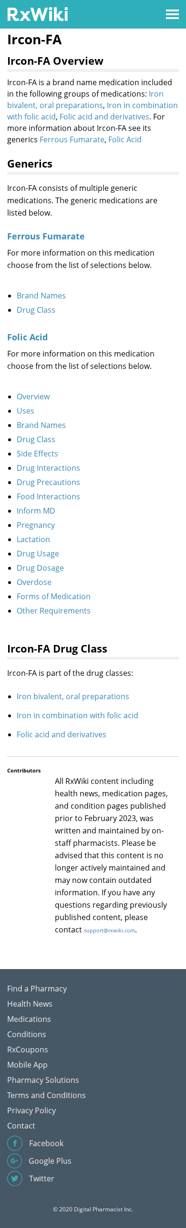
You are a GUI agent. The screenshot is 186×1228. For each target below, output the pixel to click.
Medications (29, 1019)
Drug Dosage (40, 568)
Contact (21, 1125)
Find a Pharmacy (37, 988)
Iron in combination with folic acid (77, 715)
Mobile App (27, 1065)
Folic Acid (125, 139)
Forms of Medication (54, 596)
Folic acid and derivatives (104, 116)
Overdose (34, 582)
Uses (25, 411)
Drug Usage (38, 553)
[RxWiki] (37, 14)
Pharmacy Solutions (43, 1080)
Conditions (26, 1034)
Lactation (33, 539)
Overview (33, 396)
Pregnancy (36, 525)
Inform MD (36, 510)
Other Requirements (54, 610)
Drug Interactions (48, 468)
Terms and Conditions (46, 1095)
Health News (29, 1004)
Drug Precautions (48, 482)
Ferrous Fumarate (72, 139)
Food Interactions (48, 496)
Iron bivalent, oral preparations (73, 696)
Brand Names (41, 295)
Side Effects (37, 453)
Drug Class (36, 310)
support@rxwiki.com (109, 930)
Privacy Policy (31, 1110)
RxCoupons (27, 1049)
